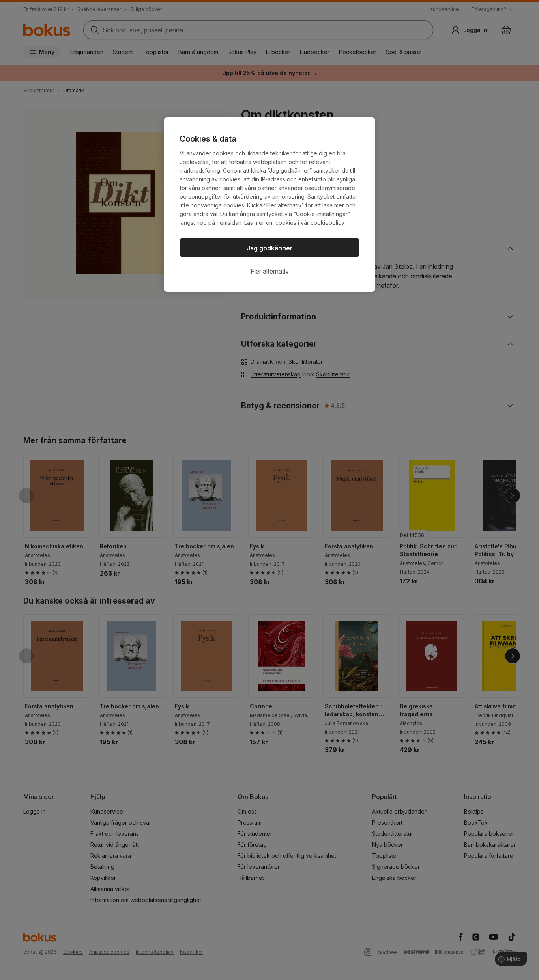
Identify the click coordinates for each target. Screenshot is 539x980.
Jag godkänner (270, 248)
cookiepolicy (327, 222)
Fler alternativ (270, 271)
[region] (269, 204)
